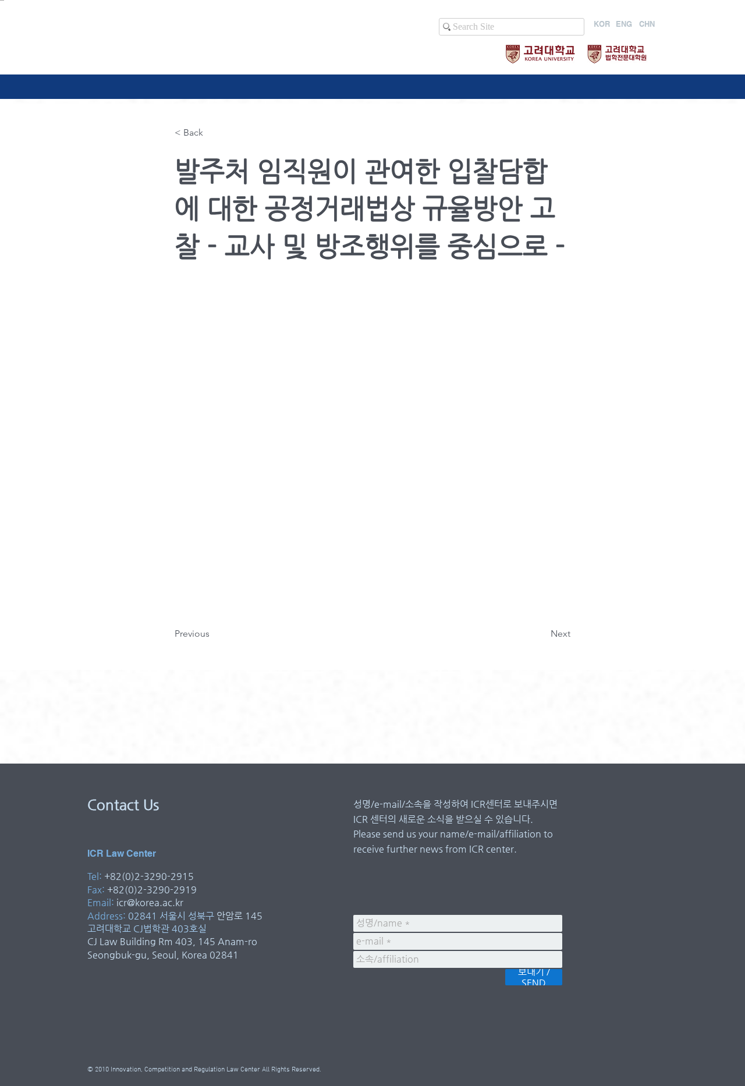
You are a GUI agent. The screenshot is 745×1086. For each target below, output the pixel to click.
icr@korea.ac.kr (149, 902)
